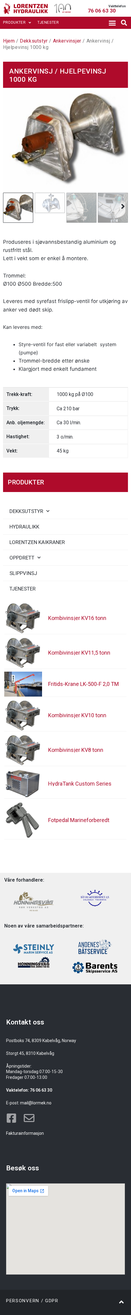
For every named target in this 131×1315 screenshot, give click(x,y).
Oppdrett (21, 558)
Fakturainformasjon (25, 1133)
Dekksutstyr (34, 41)
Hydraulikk (24, 527)
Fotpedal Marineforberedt (78, 820)
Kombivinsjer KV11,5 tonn (79, 652)
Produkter (14, 22)
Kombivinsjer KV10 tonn (77, 715)
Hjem (9, 41)
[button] (112, 23)
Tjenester (48, 22)
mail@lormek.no (35, 1102)
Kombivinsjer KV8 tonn (75, 750)
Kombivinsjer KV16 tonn (77, 618)
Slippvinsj (23, 573)
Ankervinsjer (67, 41)
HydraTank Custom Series (80, 783)
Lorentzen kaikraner (37, 542)
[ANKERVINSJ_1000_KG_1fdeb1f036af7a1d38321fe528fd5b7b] (65, 139)
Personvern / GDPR (32, 1300)
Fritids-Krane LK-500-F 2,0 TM (83, 684)
